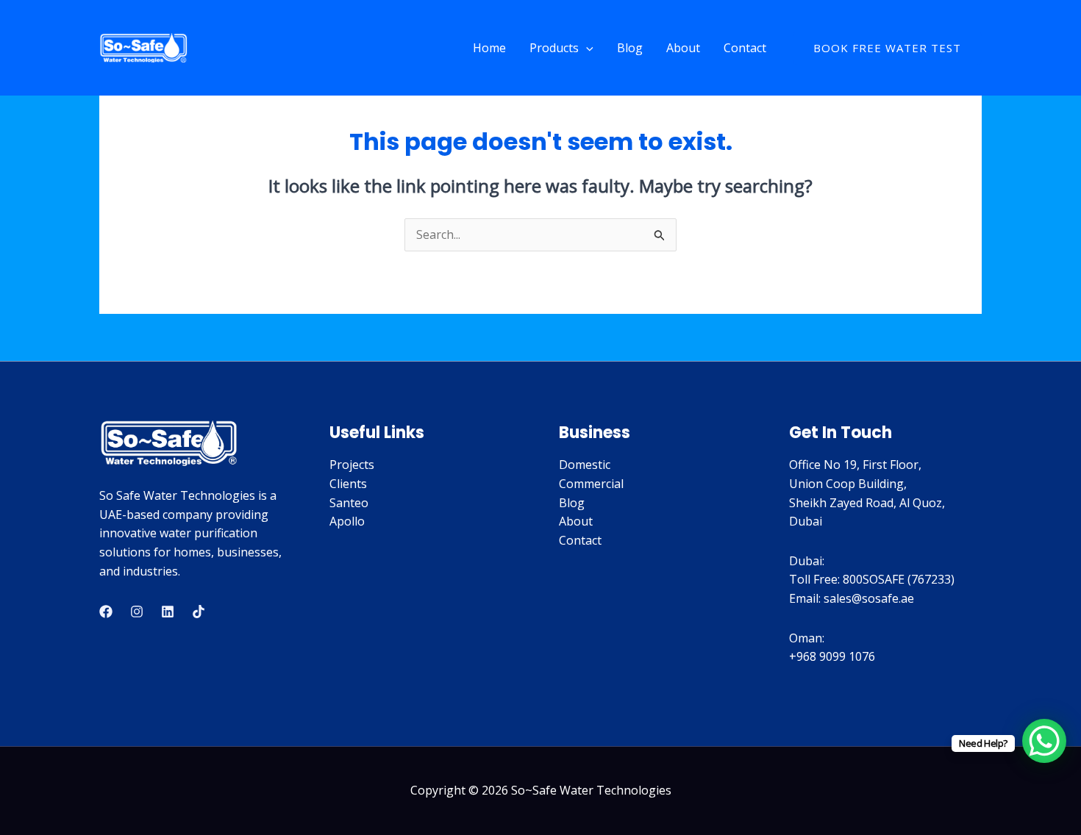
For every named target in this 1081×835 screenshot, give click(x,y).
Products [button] (554, 48)
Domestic (584, 464)
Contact (745, 48)
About (683, 48)
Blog (630, 48)
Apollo (347, 521)
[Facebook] (106, 611)
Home (489, 48)
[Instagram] (136, 611)
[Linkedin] (167, 611)
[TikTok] (198, 611)
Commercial (591, 484)
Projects (351, 464)
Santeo (348, 503)
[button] (586, 48)
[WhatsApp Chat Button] (1044, 741)
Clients (348, 484)
